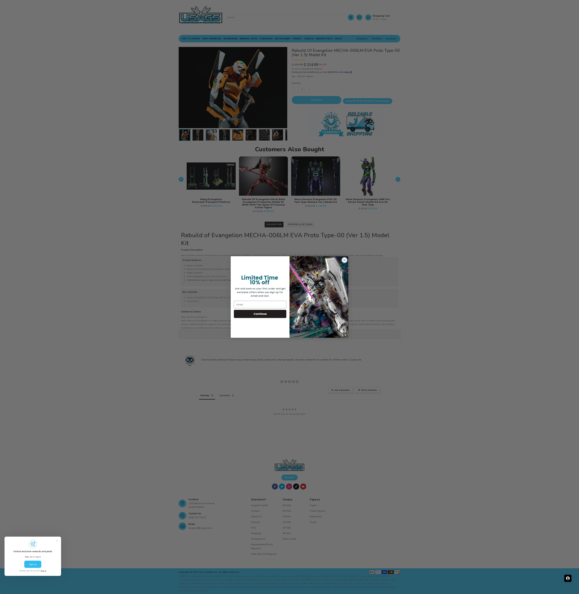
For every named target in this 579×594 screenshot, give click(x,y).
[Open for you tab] (567, 578)
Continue (260, 314)
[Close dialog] (344, 260)
